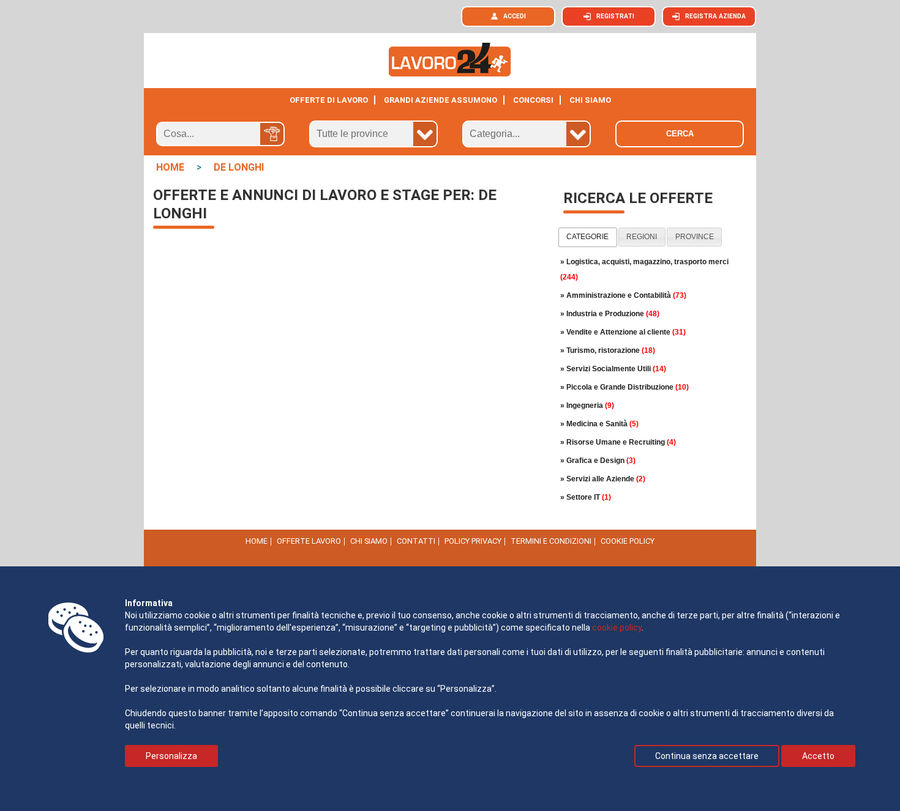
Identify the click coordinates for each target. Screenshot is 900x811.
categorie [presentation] (587, 236)
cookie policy (617, 627)
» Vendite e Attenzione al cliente (623, 332)
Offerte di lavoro (329, 100)
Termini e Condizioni (551, 541)
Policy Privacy (472, 541)
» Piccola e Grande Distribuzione (624, 387)
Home (257, 541)
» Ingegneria (587, 405)
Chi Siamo (369, 541)
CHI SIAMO (590, 100)
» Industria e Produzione (609, 313)
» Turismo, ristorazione (607, 350)
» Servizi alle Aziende (602, 479)
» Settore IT (585, 497)
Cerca (680, 134)
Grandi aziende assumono (440, 100)
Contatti (416, 541)
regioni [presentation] (641, 236)
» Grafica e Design (598, 460)
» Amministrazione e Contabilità (623, 295)
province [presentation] (694, 236)
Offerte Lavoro (309, 541)
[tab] (587, 237)
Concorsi (533, 100)
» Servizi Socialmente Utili (613, 369)
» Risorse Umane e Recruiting (618, 442)
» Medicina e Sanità (599, 424)
